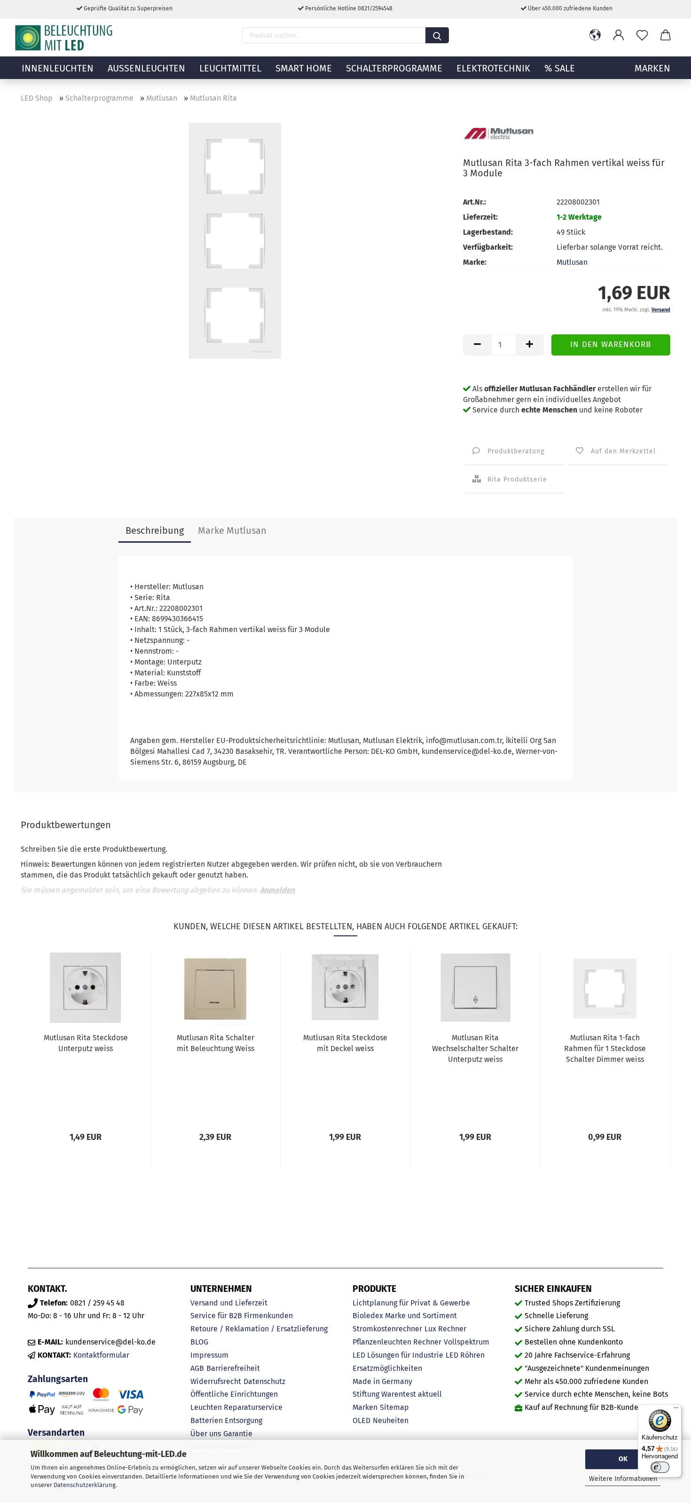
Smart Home (303, 68)
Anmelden (277, 890)
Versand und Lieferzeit (228, 1302)
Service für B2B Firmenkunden (241, 1315)
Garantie (237, 1433)
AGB (197, 1368)
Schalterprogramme (394, 68)
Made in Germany (382, 1381)
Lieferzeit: (480, 217)
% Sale (559, 68)
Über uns (205, 1433)
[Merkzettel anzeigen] (642, 35)
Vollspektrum (466, 1341)
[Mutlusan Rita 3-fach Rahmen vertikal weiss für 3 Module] (235, 239)
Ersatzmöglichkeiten (387, 1368)
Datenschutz (264, 1381)
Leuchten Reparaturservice (236, 1407)
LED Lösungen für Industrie (398, 1355)
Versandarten (56, 1432)
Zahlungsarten (58, 1379)
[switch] (660, 1467)
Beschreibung (155, 530)
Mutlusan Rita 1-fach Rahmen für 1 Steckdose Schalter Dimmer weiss (605, 1048)
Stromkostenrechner (387, 1328)
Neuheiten (390, 1420)
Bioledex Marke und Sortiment (405, 1315)
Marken (365, 1407)
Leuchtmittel (230, 68)
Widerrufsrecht (215, 1381)
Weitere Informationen (623, 1479)
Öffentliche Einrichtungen (234, 1394)
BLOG (199, 1341)
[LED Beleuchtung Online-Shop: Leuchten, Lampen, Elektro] (65, 37)
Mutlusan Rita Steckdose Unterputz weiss (86, 1043)
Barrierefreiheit (233, 1368)
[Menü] (676, 1410)
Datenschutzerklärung (85, 1484)
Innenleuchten (58, 68)
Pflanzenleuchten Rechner (397, 1341)
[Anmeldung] (618, 35)
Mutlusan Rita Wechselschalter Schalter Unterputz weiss (475, 1048)
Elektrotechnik (493, 68)
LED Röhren (465, 1355)
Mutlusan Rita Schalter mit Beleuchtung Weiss (215, 1043)
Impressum (209, 1355)
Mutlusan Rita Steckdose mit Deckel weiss (345, 1043)
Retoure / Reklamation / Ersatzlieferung (259, 1328)
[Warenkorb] (665, 35)
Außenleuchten (146, 68)
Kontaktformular (101, 1355)
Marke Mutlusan (232, 530)
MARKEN (652, 68)
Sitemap (394, 1407)
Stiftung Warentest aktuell (397, 1394)
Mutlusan (572, 262)
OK (623, 1459)
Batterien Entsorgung (226, 1420)
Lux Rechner (445, 1328)
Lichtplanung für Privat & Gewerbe (411, 1302)
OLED (361, 1420)
